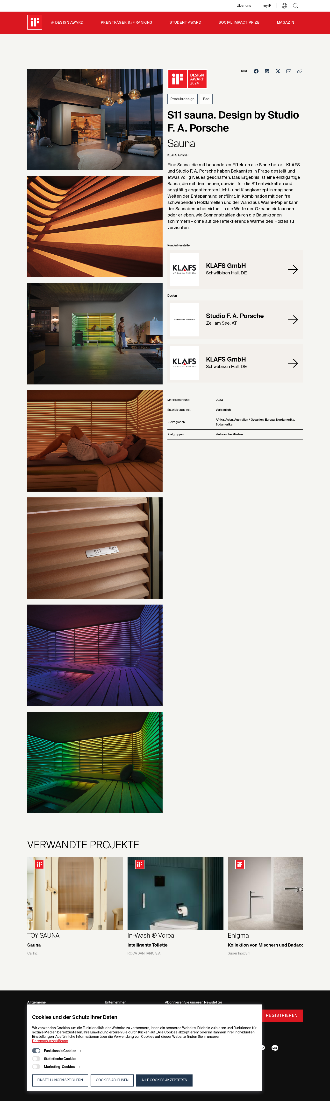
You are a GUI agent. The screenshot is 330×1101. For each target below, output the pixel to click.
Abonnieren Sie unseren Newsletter (193, 1002)
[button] (284, 6)
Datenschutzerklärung (50, 1041)
